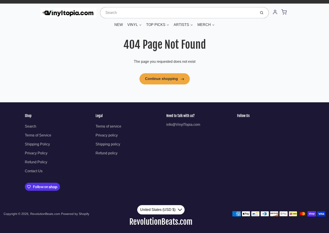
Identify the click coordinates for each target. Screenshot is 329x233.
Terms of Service (38, 135)
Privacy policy (107, 135)
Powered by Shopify (75, 214)
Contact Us (34, 171)
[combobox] (178, 12)
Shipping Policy (37, 144)
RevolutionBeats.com (45, 214)
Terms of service (108, 126)
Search (30, 126)
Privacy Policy (36, 153)
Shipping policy (108, 144)
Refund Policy (36, 162)
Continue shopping (162, 79)
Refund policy (107, 153)
